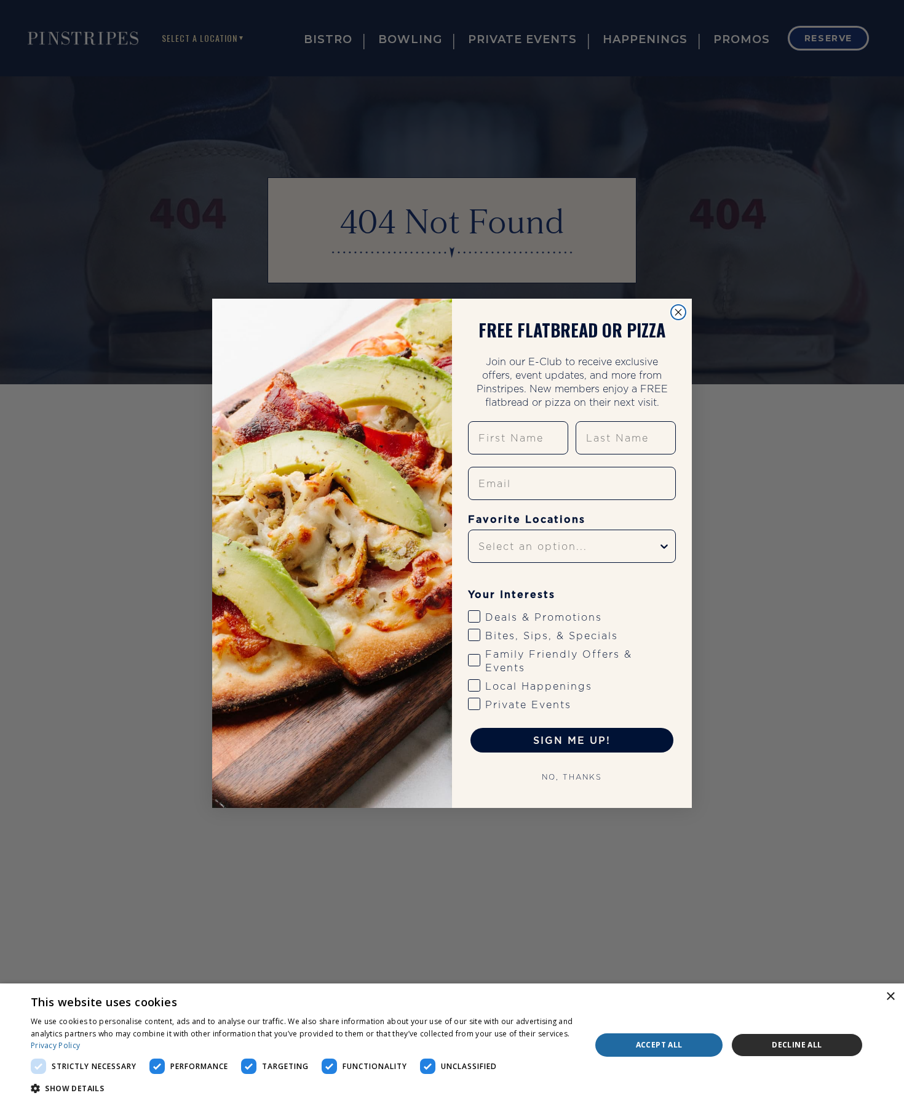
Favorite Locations (526, 519)
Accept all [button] (659, 1044)
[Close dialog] (678, 312)
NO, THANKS (572, 777)
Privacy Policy (55, 1045)
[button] (302, 1089)
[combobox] (568, 546)
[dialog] (452, 1044)
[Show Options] (664, 546)
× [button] (890, 996)
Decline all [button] (797, 1044)
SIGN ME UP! (572, 740)
